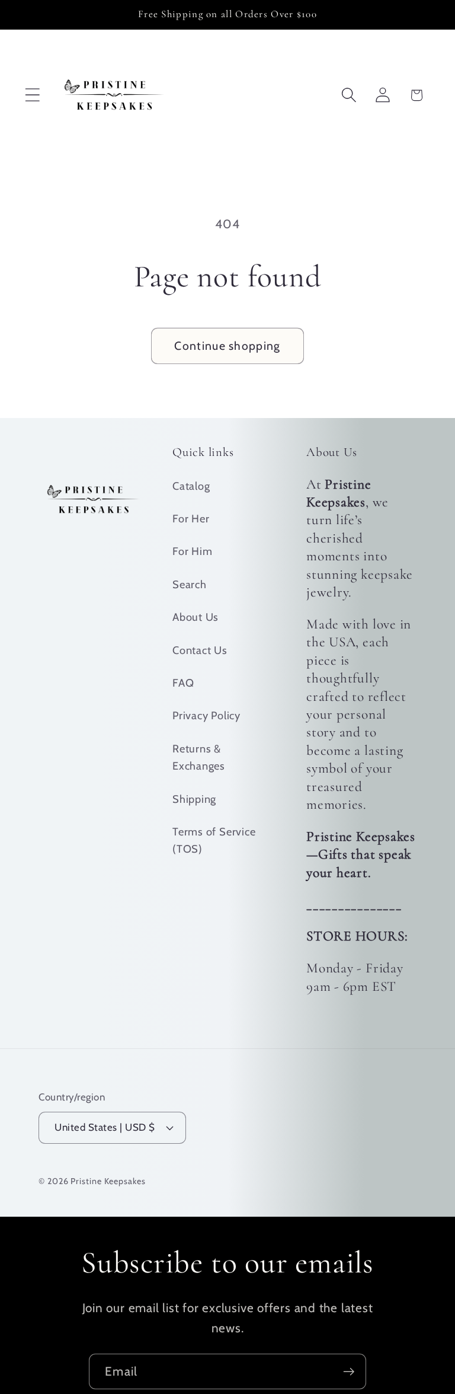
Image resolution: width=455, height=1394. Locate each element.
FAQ (183, 683)
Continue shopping (227, 346)
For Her (190, 518)
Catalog (191, 486)
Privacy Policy (206, 715)
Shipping (194, 799)
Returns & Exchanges (198, 757)
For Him (192, 551)
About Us (195, 617)
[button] (32, 95)
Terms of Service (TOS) (213, 840)
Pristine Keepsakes (108, 1181)
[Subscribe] (349, 1372)
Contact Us (200, 650)
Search (189, 584)
